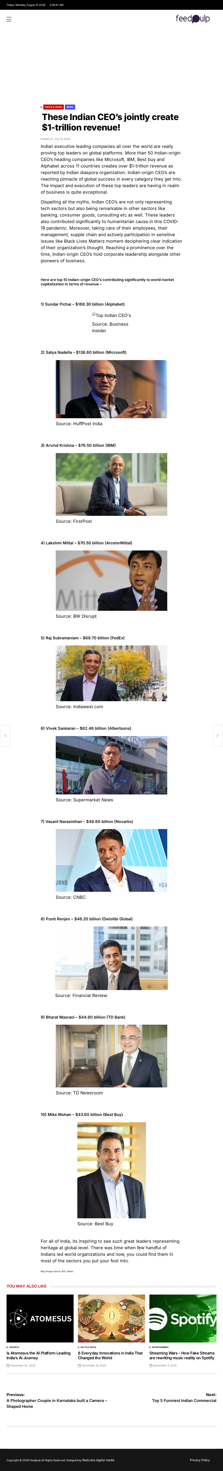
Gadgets (14, 1347)
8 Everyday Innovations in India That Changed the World (110, 1355)
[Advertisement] (111, 68)
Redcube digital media (98, 1460)
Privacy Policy (200, 1460)
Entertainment (160, 1347)
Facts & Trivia (53, 107)
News (70, 107)
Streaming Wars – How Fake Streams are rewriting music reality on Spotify (182, 1355)
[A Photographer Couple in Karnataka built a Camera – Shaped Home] (5, 736)
